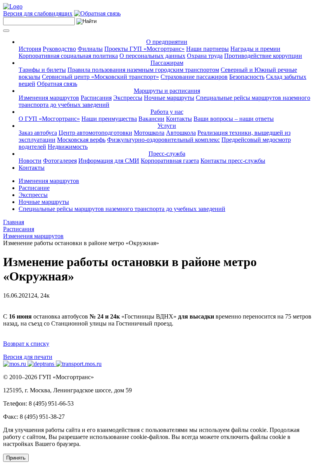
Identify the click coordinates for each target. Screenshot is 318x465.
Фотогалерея (60, 160)
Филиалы (90, 48)
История (30, 48)
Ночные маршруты (169, 97)
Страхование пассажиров (194, 76)
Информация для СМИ (108, 160)
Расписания (96, 97)
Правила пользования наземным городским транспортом (143, 69)
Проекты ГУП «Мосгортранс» (144, 48)
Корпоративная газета (170, 160)
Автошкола (181, 132)
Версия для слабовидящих (38, 13)
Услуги (166, 125)
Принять (16, 458)
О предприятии (166, 41)
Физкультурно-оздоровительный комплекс (163, 139)
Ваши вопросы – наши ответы (234, 118)
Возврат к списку (26, 343)
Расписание (34, 188)
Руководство (59, 48)
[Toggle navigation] (6, 31)
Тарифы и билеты (42, 69)
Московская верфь (81, 139)
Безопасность (246, 76)
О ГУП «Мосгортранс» (49, 118)
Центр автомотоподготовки (95, 132)
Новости (30, 160)
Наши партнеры (207, 48)
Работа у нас (166, 111)
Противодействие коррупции (263, 55)
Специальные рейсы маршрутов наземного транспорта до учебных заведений (122, 209)
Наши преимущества (109, 118)
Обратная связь (57, 83)
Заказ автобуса (38, 132)
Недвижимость (68, 146)
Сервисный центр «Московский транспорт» (100, 76)
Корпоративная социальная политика (68, 55)
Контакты (179, 118)
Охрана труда (205, 55)
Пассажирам (166, 62)
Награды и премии (255, 48)
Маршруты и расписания (167, 90)
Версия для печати (27, 357)
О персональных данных (152, 55)
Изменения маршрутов (49, 97)
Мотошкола (149, 132)
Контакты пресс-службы (232, 160)
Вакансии (151, 118)
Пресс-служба (167, 153)
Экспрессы (127, 97)
